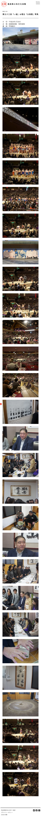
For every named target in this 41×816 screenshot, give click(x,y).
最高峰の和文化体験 (17, 4)
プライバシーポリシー (7, 812)
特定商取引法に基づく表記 (8, 810)
